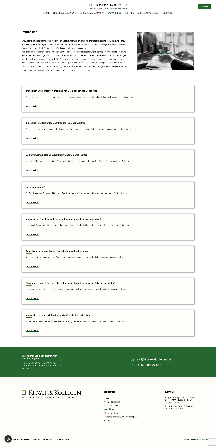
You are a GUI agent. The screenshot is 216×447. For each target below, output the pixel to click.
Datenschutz (47, 439)
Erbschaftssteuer (148, 13)
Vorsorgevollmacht (92, 13)
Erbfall (129, 13)
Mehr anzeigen (32, 106)
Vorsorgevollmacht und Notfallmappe (120, 417)
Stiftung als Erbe (111, 413)
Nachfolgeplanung (64, 13)
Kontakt (204, 6)
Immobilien (114, 13)
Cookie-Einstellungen (62, 439)
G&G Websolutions (204, 439)
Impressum (35, 439)
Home (46, 13)
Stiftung (168, 13)
